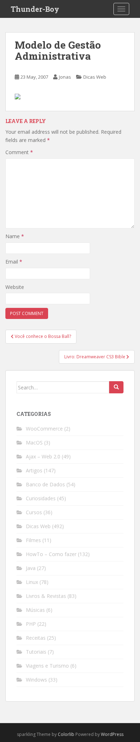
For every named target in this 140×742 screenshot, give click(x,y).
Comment (19, 152)
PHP (31, 623)
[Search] (116, 387)
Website (14, 287)
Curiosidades (41, 498)
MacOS (34, 442)
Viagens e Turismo (47, 665)
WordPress (112, 734)
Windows (36, 679)
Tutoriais (36, 651)
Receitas (36, 637)
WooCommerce (44, 428)
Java (31, 568)
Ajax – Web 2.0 (43, 456)
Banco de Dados (45, 484)
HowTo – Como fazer (51, 554)
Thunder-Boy (35, 9)
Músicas (35, 609)
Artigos (34, 470)
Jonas (65, 77)
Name (14, 236)
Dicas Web (94, 77)
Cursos (34, 512)
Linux (32, 582)
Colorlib (66, 734)
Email (13, 261)
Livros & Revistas (46, 596)
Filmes (33, 540)
